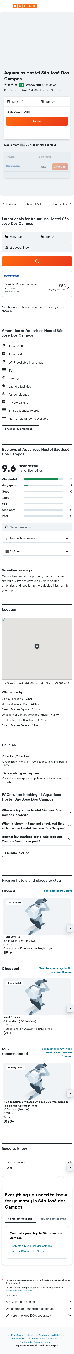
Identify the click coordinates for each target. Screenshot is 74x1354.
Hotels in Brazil (19, 1338)
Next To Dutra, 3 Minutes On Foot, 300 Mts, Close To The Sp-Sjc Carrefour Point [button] (35, 1103)
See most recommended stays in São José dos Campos (57, 1052)
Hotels (30, 1335)
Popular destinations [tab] (52, 1218)
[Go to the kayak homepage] (25, 6)
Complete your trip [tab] (20, 1218)
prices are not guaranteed (19, 1290)
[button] (6, 6)
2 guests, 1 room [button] (18, 111)
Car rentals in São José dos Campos (31, 1245)
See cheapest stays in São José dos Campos (55, 970)
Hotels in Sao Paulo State (45, 1338)
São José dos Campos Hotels (35, 1341)
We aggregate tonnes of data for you (30, 1308)
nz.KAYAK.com (15, 1335)
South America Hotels (50, 1335)
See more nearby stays (58, 890)
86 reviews (49, 85)
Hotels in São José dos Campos (28, 1251)
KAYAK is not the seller (20, 1302)
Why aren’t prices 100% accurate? (28, 1315)
